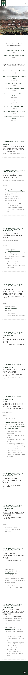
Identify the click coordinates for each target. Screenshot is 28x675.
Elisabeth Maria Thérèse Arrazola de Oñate (14, 71)
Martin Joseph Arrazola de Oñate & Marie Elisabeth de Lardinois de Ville (13, 230)
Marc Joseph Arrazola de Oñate (14, 50)
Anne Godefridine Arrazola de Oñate (14, 106)
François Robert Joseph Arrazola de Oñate (14, 101)
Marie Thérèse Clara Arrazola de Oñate (14, 55)
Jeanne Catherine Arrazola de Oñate (14, 83)
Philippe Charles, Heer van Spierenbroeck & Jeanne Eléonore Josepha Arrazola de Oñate (15, 426)
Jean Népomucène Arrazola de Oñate (13, 116)
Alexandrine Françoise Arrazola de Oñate (14, 111)
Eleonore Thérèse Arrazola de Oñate (14, 88)
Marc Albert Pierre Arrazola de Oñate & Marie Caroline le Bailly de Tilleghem (14, 143)
